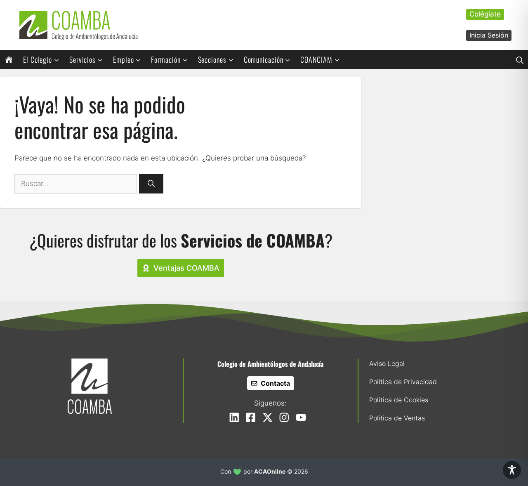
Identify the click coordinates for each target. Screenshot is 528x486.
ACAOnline (269, 471)
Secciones (212, 59)
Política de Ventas (397, 418)
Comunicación (263, 59)
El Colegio (37, 59)
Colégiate (485, 14)
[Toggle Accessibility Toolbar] (512, 470)
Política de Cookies (398, 400)
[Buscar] (151, 184)
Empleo (123, 59)
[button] (520, 59)
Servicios (82, 59)
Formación (165, 59)
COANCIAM (316, 59)
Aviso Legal (387, 363)
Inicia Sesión (488, 35)
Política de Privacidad (403, 381)
